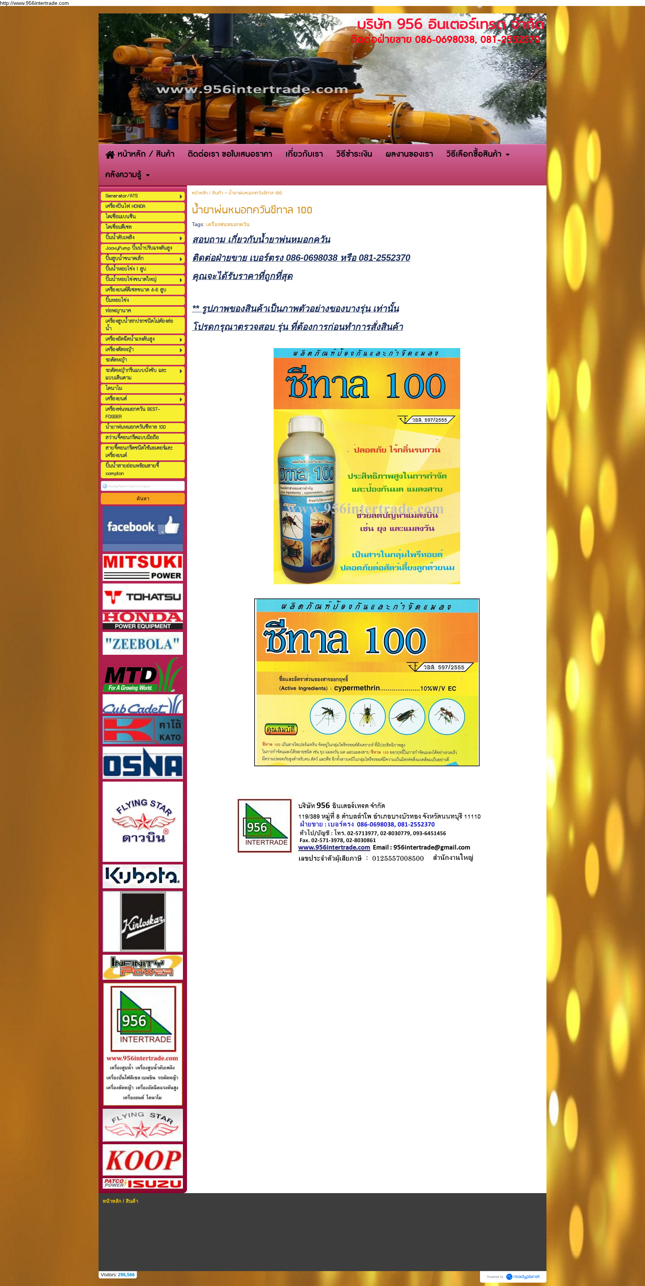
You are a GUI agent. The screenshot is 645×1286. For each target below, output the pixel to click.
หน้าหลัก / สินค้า (207, 193)
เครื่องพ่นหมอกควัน (228, 224)
